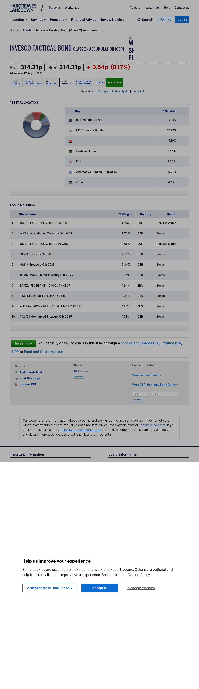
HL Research (51, 82)
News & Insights (112, 20)
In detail (138, 91)
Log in (182, 19)
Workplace (72, 7)
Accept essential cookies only (49, 588)
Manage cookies (141, 588)
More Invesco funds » (147, 375)
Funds (27, 30)
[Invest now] (23, 343)
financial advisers (153, 425)
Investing (17, 20)
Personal (55, 7)
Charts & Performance (33, 82)
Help (167, 7)
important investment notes (81, 430)
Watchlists (153, 7)
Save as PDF (28, 384)
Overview (87, 91)
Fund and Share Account (44, 351)
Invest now (114, 82)
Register (135, 7)
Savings (37, 20)
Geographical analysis (113, 91)
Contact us (182, 7)
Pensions (57, 20)
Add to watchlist (30, 372)
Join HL (165, 19)
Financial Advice (83, 20)
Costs (99, 82)
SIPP (15, 351)
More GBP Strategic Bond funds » (155, 384)
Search (147, 20)
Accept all (99, 588)
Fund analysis (67, 82)
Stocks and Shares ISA (140, 343)
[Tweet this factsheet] (78, 376)
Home (14, 30)
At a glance (16, 82)
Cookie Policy (139, 575)
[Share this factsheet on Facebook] (81, 370)
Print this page (29, 378)
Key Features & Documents (84, 82)
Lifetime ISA (170, 343)
